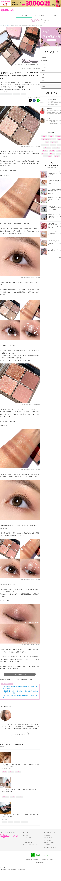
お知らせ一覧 (47, 835)
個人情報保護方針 (35, 859)
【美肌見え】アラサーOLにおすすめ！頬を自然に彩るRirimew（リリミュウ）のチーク (20, 692)
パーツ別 (52, 150)
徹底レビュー (5, 796)
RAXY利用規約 (47, 844)
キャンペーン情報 (39, 15)
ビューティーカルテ (27, 842)
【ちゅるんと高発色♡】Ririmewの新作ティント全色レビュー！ (20, 696)
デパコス (52, 153)
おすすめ (10, 822)
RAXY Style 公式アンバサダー (6, 93)
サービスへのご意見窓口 (49, 842)
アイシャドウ (16, 93)
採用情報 (52, 859)
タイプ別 (57, 156)
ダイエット (44, 153)
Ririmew (23, 93)
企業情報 (28, 859)
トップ (8, 15)
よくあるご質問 (47, 840)
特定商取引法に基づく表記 (50, 847)
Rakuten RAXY (7, 10)
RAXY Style (24, 15)
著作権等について (44, 859)
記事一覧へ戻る (20, 734)
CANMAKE (18, 771)
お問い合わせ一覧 (12, 869)
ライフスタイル (48, 156)
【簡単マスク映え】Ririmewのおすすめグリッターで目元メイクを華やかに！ (20, 687)
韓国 (47, 142)
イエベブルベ (24, 822)
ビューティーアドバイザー (29, 844)
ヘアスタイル (47, 147)
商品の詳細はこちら (20, 674)
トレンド (12, 796)
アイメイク (6, 91)
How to (4, 771)
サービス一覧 (3, 869)
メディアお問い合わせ (49, 837)
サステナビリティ (22, 869)
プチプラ (45, 150)
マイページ (25, 840)
